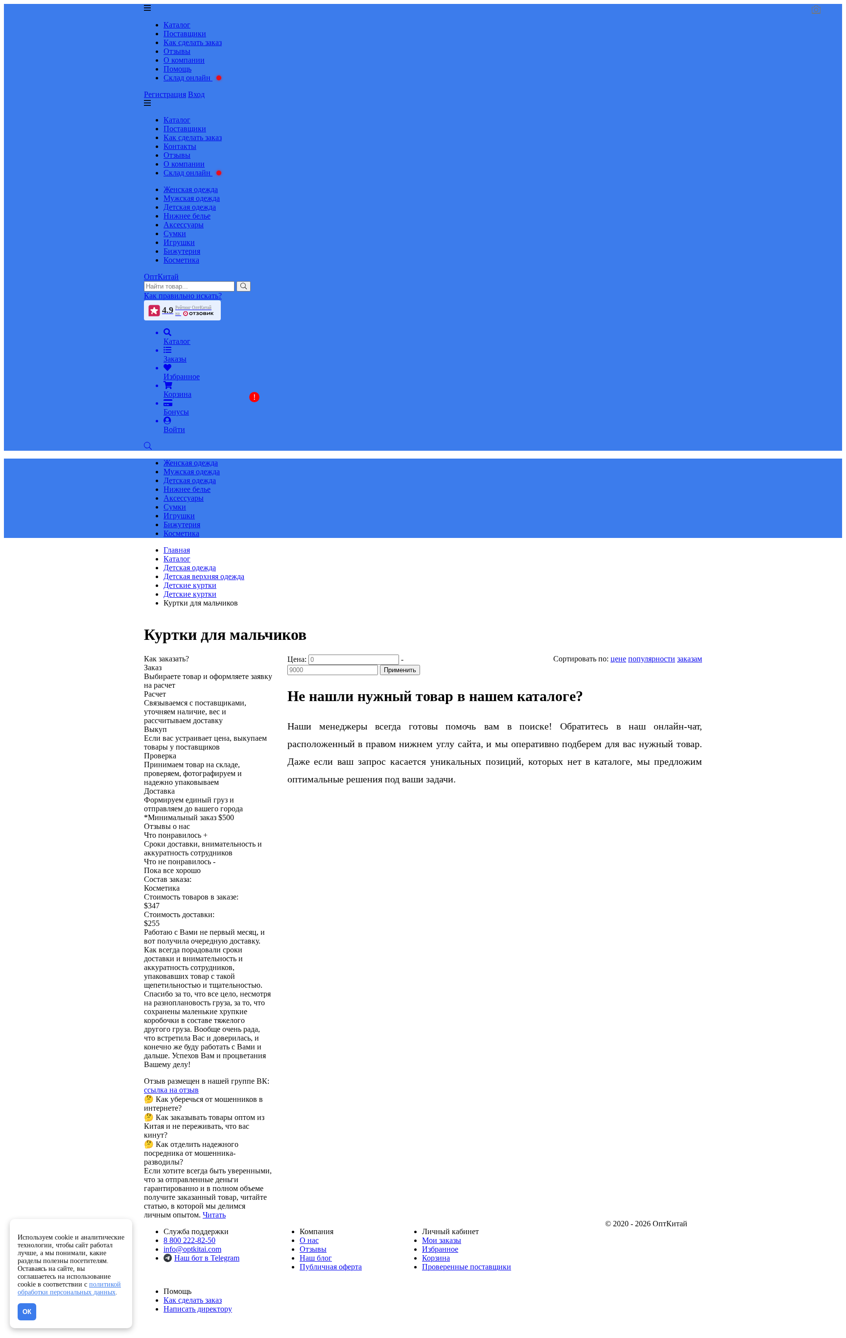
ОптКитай (161, 276)
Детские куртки (190, 594)
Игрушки (179, 242)
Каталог (177, 25)
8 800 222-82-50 (189, 1240)
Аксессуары (184, 224)
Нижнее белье (187, 216)
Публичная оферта (331, 1267)
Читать (214, 1215)
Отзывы (177, 51)
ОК (27, 1311)
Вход (196, 94)
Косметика (181, 260)
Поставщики (185, 33)
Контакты (180, 146)
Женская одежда (191, 189)
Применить (400, 670)
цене (618, 659)
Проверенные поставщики (466, 1267)
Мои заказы (441, 1240)
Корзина (436, 1258)
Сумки (175, 233)
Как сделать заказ (193, 42)
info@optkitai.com (192, 1249)
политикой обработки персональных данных (69, 1288)
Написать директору (198, 1309)
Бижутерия (182, 251)
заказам (689, 659)
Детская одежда (190, 207)
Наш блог (316, 1258)
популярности (651, 659)
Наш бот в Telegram (206, 1258)
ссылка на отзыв (171, 1090)
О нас (309, 1240)
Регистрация (165, 94)
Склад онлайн (188, 77)
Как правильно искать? (183, 296)
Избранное (440, 1249)
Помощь (177, 69)
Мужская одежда (192, 198)
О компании (184, 60)
